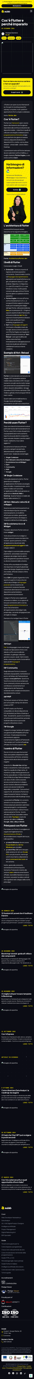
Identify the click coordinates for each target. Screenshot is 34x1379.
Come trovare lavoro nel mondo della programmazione (13, 1254)
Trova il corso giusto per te (10, 1244)
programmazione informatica (13, 135)
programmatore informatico (17, 605)
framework (11, 38)
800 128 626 (21, 194)
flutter (4, 38)
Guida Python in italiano (9, 1264)
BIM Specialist (6, 1235)
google (18, 38)
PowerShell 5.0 (11, 845)
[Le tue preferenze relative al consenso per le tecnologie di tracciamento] (31, 1376)
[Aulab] (5, 11)
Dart (5, 647)
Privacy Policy (21, 1366)
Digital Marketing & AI (8, 1232)
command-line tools (17, 859)
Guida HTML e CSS (7, 1258)
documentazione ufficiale (12, 834)
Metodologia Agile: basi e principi (12, 1261)
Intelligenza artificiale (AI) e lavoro (12, 1267)
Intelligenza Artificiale (8, 1226)
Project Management (8, 1229)
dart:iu (21, 315)
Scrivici (15, 190)
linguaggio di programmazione (18, 277)
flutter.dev (12, 115)
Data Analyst (5, 1220)
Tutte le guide (6, 1273)
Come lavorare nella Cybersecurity (12, 1270)
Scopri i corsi (17, 92)
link (25, 745)
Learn (11, 872)
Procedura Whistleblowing (14, 1368)
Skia (7, 310)
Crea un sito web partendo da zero (13, 1250)
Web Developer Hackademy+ (11, 1217)
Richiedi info (17, 6)
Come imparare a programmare (11, 1247)
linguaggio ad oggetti (20, 325)
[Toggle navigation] (31, 11)
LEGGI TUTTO (28, 925)
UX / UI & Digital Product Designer (12, 1223)
